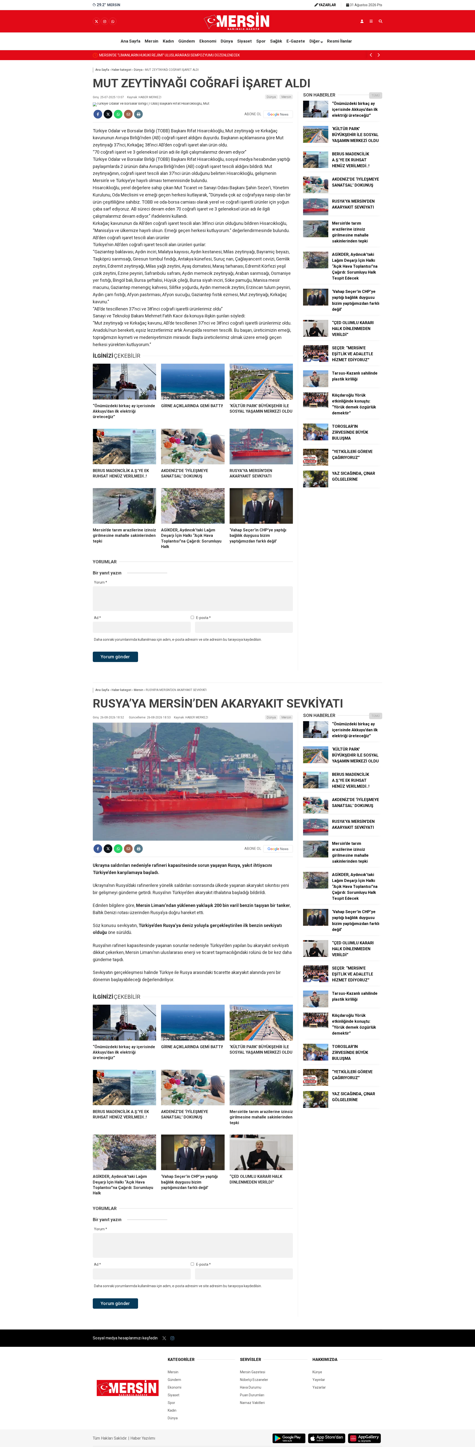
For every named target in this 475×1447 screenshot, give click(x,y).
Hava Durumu (250, 1387)
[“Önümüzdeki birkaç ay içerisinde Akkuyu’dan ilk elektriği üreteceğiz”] (124, 381)
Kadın (168, 41)
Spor (261, 41)
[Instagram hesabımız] (104, 21)
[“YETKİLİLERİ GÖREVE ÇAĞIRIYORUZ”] (315, 464)
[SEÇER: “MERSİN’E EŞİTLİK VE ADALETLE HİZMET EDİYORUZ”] (315, 361)
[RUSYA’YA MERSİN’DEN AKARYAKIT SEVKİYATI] (261, 446)
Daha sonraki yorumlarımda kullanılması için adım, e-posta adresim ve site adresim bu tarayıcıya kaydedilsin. (178, 639)
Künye (317, 1372)
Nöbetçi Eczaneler (254, 1380)
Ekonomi (207, 41)
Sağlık (276, 41)
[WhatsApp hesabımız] (112, 21)
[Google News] (278, 114)
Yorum (100, 582)
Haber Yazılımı (142, 1438)
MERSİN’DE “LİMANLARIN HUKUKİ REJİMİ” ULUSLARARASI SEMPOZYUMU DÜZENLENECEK (169, 55)
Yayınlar (318, 1380)
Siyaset (244, 41)
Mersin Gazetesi (252, 1372)
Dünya (227, 41)
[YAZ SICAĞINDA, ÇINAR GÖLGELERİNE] (315, 486)
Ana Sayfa (130, 41)
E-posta (203, 618)
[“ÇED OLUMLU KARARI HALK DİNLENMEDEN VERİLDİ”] (315, 335)
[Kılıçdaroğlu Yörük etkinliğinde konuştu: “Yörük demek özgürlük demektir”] (315, 408)
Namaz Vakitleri (252, 1403)
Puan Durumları (252, 1395)
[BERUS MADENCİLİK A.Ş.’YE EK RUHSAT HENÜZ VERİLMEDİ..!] (124, 446)
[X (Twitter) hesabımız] (96, 21)
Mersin (151, 41)
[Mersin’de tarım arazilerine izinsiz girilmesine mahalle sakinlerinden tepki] (124, 506)
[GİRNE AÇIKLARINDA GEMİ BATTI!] (192, 381)
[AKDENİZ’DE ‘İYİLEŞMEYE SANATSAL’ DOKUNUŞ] (192, 446)
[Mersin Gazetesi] (237, 29)
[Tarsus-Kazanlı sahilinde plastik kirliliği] (315, 386)
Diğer (314, 41)
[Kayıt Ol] (361, 21)
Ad (97, 618)
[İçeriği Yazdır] (138, 114)
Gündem (186, 41)
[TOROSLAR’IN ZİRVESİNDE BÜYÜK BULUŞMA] (315, 439)
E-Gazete (295, 41)
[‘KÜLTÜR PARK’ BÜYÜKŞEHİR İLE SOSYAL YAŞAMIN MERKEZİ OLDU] (261, 381)
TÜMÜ (376, 95)
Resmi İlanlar (339, 41)
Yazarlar (319, 1387)
